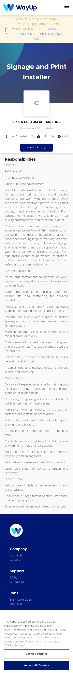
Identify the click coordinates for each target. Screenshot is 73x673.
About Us (16, 555)
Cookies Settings (36, 654)
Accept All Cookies (36, 665)
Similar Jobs (35, 147)
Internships (17, 604)
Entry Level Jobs (21, 599)
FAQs (13, 577)
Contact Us (17, 582)
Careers (15, 559)
